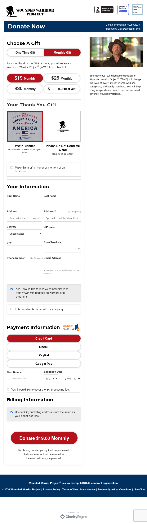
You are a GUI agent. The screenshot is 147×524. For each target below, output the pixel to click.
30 (26, 88)
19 (26, 77)
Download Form (131, 28)
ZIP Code (49, 227)
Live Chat (139, 489)
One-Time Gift (25, 52)
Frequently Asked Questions (114, 489)
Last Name (50, 196)
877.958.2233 (132, 24)
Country (11, 226)
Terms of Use (70, 489)
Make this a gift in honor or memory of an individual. (40, 169)
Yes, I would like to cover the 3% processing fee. (40, 389)
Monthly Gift (62, 52)
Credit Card (43, 338)
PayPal (44, 355)
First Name (13, 196)
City (9, 242)
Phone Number (16, 258)
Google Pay (43, 363)
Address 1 (13, 211)
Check (43, 347)
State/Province (52, 242)
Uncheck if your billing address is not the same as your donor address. (45, 414)
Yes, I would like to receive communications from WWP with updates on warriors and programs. (42, 292)
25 (63, 77)
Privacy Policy (51, 489)
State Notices (88, 489)
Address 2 (50, 211)
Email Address (52, 258)
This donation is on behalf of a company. (39, 309)
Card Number (15, 372)
